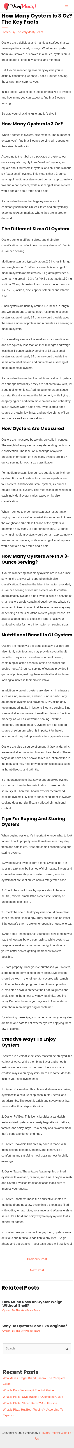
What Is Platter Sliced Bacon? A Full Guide (30, 1403)
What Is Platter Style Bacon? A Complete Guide (33, 1396)
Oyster (5, 32)
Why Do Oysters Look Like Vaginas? (34, 1325)
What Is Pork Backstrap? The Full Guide (28, 1390)
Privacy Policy (49, 1432)
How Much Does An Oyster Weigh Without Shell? (32, 1303)
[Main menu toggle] (66, 6)
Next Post (37, 1270)
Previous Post (37, 1259)
